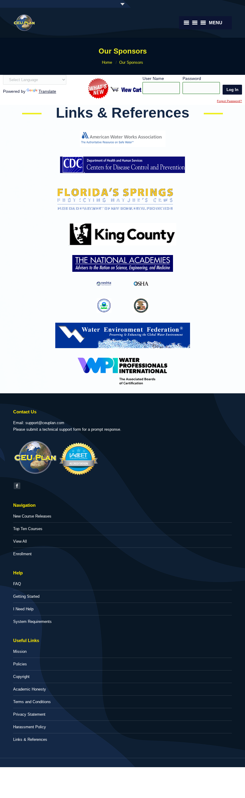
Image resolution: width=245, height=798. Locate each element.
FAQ (17, 584)
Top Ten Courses (27, 529)
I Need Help (23, 609)
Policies (20, 664)
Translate (47, 91)
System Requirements (32, 621)
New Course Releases (32, 516)
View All (20, 541)
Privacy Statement (29, 714)
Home (107, 62)
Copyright (21, 676)
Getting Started (26, 596)
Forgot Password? (229, 101)
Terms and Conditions (32, 702)
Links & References (30, 739)
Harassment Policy (29, 727)
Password (192, 78)
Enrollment (22, 554)
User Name (153, 78)
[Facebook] (17, 486)
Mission (20, 651)
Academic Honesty (29, 689)
